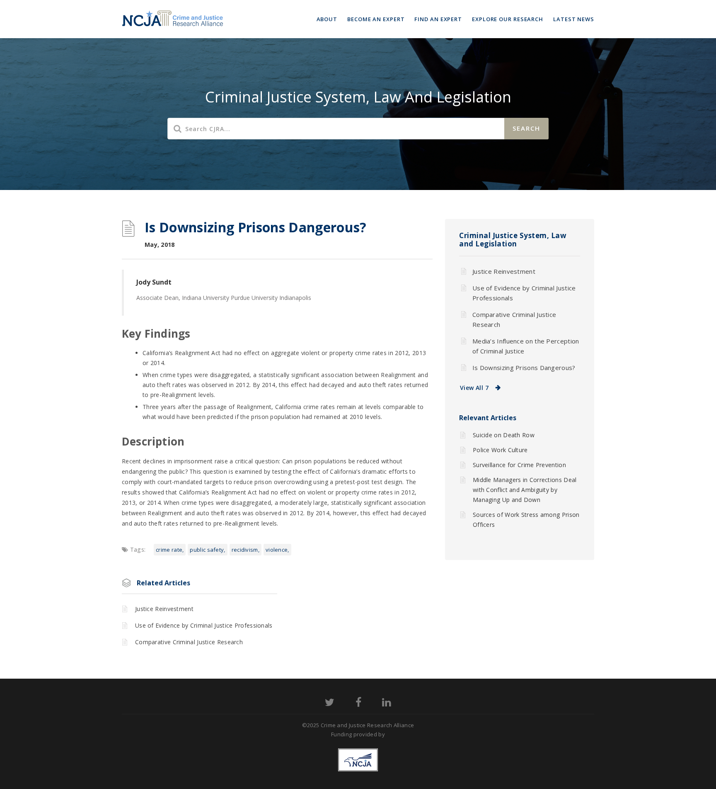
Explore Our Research (507, 19)
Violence (277, 549)
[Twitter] (329, 704)
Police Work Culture (500, 450)
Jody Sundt (154, 282)
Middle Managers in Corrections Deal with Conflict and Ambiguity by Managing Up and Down (525, 490)
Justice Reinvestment (164, 609)
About (327, 19)
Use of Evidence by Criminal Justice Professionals (204, 625)
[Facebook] (358, 704)
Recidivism (245, 549)
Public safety (207, 549)
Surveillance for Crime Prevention (519, 465)
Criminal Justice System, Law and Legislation (512, 239)
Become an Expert (375, 19)
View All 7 (474, 388)
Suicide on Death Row (504, 435)
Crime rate (169, 549)
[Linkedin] (386, 704)
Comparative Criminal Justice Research (189, 642)
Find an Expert (438, 19)
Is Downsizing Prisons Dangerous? (524, 367)
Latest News (573, 19)
